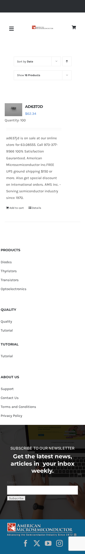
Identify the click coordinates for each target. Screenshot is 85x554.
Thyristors (9, 271)
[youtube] (48, 543)
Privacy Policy (11, 416)
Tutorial (7, 330)
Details (36, 207)
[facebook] (25, 543)
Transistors (10, 280)
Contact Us (10, 398)
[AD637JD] (13, 109)
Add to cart (16, 207)
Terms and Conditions (18, 407)
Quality (6, 321)
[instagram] (59, 543)
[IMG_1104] (42, 27)
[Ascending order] (67, 61)
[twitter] (37, 543)
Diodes (6, 262)
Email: (12, 482)
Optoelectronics (13, 289)
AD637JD (34, 106)
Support (7, 389)
